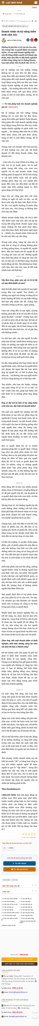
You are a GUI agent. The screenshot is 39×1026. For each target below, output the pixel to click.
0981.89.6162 (17, 1012)
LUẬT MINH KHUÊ (15, 2)
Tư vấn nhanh (20, 863)
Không (11, 848)
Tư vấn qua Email (20, 869)
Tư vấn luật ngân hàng (27, 918)
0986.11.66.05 (17, 988)
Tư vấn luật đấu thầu (26, 915)
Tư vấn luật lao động (8, 901)
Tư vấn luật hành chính (9, 915)
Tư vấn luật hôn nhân (26, 910)
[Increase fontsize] (35, 21)
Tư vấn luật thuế (25, 901)
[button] (35, 39)
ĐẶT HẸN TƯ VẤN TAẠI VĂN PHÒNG (19, 964)
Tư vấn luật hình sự (26, 904)
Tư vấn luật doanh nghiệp (9, 898)
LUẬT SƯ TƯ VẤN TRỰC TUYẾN (19, 959)
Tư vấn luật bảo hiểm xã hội (10, 912)
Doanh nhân (7, 879)
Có (4, 848)
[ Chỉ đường (23, 1008)
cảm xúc (15, 879)
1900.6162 (23, 955)
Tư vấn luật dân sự (7, 907)
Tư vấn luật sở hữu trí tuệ (9, 904)
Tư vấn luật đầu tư (25, 898)
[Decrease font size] (32, 21)
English (34, 7)
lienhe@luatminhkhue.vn (18, 992)
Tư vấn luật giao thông (27, 912)
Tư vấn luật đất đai (7, 910)
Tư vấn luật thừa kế (26, 907)
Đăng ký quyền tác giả (8, 925)
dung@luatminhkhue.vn (18, 1016)
